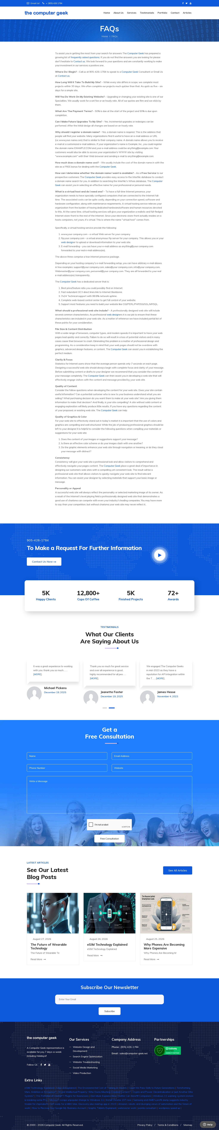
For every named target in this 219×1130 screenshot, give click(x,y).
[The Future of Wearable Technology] (53, 912)
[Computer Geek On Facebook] (183, 3)
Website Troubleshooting (86, 1062)
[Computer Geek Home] (46, 11)
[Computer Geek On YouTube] (190, 3)
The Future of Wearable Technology (49, 946)
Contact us (79, 61)
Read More (37, 959)
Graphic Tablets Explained (102, 1107)
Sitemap (187, 1124)
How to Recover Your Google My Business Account (59, 1107)
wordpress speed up (169, 1107)
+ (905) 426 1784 (54, 3)
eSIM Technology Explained (107, 944)
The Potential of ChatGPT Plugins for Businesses (62, 1095)
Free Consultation (109, 838)
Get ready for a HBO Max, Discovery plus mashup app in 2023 (83, 1103)
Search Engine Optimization (87, 1056)
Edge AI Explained (66, 1087)
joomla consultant (147, 1107)
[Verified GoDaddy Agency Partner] (167, 1050)
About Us (119, 12)
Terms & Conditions (167, 1124)
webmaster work (127, 1107)
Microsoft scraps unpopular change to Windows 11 (76, 1099)
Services (131, 12)
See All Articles (177, 870)
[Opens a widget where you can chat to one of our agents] (208, 1125)
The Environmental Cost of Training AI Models (102, 1087)
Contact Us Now (42, 561)
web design (67, 242)
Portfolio (162, 12)
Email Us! (35, 3)
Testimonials (147, 12)
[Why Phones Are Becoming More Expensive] (166, 912)
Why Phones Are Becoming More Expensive (164, 946)
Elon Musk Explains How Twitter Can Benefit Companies (120, 1095)
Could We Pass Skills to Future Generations (152, 1087)
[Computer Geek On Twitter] (187, 3)
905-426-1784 (38, 540)
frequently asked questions (85, 57)
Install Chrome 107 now (118, 1099)
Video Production (82, 1073)
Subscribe (109, 1011)
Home (107, 12)
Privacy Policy (144, 1124)
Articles (187, 12)
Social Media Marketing (85, 1067)
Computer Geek (135, 53)
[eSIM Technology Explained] (109, 912)
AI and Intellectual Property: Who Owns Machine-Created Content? (94, 1091)
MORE (37, 674)
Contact (175, 12)
